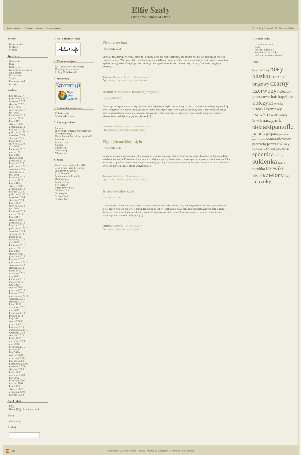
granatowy (261, 96)
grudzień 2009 (17, 358)
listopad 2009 (16, 360)
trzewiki (274, 168)
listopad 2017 (16, 95)
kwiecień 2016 (17, 149)
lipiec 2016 (15, 140)
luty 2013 (14, 250)
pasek (258, 133)
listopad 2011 (16, 293)
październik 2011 (18, 295)
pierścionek (258, 139)
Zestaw (13, 83)
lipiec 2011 (15, 304)
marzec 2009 (16, 383)
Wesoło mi (61, 153)
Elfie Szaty (151, 9)
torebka (258, 168)
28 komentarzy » (134, 176)
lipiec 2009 (15, 372)
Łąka (257, 46)
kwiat (273, 115)
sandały (276, 148)
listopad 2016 (16, 129)
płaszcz (272, 144)
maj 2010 (14, 343)
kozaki (258, 108)
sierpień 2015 (16, 171)
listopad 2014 (16, 191)
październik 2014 (18, 194)
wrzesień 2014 (17, 197)
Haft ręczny (15, 67)
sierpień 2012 (16, 267)
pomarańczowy (278, 139)
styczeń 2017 (16, 123)
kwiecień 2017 (17, 115)
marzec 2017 (16, 118)
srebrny (279, 155)
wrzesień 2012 (17, 264)
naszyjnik (272, 120)
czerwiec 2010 (17, 341)
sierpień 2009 (16, 369)
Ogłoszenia (15, 72)
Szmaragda (61, 193)
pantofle (282, 126)
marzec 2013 (16, 248)
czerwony (120, 179)
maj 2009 (14, 377)
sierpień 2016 (16, 138)
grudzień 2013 (17, 222)
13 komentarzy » (142, 77)
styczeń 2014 (16, 219)
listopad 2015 (16, 163)
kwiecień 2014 (17, 211)
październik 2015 (18, 166)
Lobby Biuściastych (66, 72)
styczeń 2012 (16, 287)
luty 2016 (14, 154)
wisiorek (258, 176)
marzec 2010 (16, 349)
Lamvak (59, 139)
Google (59, 127)
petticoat (284, 134)
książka (260, 114)
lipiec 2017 (15, 107)
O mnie (39, 28)
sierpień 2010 (16, 335)
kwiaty (283, 115)
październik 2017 (18, 98)
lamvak (143, 80)
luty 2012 (14, 284)
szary (142, 130)
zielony (275, 175)
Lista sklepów (62, 173)
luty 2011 (14, 318)
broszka (276, 76)
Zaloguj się (15, 421)
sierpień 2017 (16, 104)
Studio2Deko (62, 181)
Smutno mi (61, 147)
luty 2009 (14, 386)
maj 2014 (14, 208)
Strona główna (14, 28)
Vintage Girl (61, 198)
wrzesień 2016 (17, 135)
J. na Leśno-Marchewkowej (70, 167)
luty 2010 (14, 352)
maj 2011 (14, 310)
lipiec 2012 (15, 270)
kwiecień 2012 (17, 279)
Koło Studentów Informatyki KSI (73, 136)
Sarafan (59, 144)
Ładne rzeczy (62, 142)
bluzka (260, 76)
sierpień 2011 (16, 301)
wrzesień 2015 (17, 169)
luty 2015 (14, 183)
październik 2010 (18, 329)
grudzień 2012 (17, 256)
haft (274, 96)
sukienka (264, 161)
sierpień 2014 (16, 200)
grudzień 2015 (17, 160)
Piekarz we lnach (116, 42)
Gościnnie (14, 61)
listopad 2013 (16, 225)
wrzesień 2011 (17, 298)
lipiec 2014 (15, 202)
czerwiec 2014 (17, 205)
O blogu (29, 28)
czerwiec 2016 (17, 143)
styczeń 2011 (16, 321)
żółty (143, 179)
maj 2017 (14, 112)
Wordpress (163, 451)
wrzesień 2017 (17, 101)
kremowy (274, 108)
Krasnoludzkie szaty (119, 191)
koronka (278, 103)
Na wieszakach (53, 28)
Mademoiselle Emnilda (67, 176)
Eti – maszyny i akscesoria (69, 66)
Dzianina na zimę (264, 44)
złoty (287, 176)
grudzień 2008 (17, 391)
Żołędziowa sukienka (266, 52)
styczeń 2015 (16, 185)
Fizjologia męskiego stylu (122, 141)
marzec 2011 (16, 315)
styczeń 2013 (16, 253)
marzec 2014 (16, 214)
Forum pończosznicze (67, 69)
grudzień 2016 (17, 126)
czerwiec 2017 (17, 109)
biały (276, 69)
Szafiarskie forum (65, 116)
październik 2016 (18, 132)
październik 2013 (18, 228)
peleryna (135, 229)
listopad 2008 (16, 394)
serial (285, 148)
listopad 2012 (16, 259)
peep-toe (272, 134)
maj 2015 (14, 174)
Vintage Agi (61, 196)
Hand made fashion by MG (70, 165)
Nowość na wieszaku (20, 69)
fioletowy (284, 91)
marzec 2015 (16, 180)
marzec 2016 (16, 152)
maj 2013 (14, 242)
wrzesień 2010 (17, 332)
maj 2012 (14, 276)
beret (255, 70)
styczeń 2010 (16, 355)
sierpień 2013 (16, 233)
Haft (11, 64)
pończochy (259, 144)
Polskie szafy (62, 113)
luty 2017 (14, 121)
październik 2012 (18, 262)
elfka (106, 49)
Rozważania (15, 75)
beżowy (111, 80)
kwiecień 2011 (17, 312)
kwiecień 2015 (17, 177)
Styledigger (61, 184)
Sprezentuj (61, 150)
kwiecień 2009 (17, 380)
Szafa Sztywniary (64, 187)
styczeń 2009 (16, 389)
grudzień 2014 (17, 188)
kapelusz (285, 96)
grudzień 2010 (17, 324)
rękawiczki (261, 148)
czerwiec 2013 (17, 239)
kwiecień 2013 (17, 245)
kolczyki (262, 102)
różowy (283, 143)
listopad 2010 (16, 327)
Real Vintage (62, 179)
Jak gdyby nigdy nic (66, 170)
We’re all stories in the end (269, 55)
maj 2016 (14, 146)
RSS (12, 451)
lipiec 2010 (15, 338)
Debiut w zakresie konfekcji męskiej (131, 91)
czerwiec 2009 (17, 374)
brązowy (121, 80)
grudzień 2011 (17, 290)
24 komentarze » (134, 226)
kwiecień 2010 (17, 346)
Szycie (12, 78)
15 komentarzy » (142, 127)
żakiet (256, 182)
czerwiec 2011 (17, 307)
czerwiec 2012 (17, 273)
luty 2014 (14, 217)
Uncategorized (17, 81)
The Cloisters (187, 451)
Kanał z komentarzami (24, 409)
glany (136, 80)
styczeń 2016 (16, 157)
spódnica (263, 154)
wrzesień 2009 (17, 366)
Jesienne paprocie (264, 49)
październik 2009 (18, 363)
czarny (129, 80)
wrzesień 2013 (17, 231)
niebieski (261, 127)
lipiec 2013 (15, 236)
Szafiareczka (62, 190)
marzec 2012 (16, 281)
